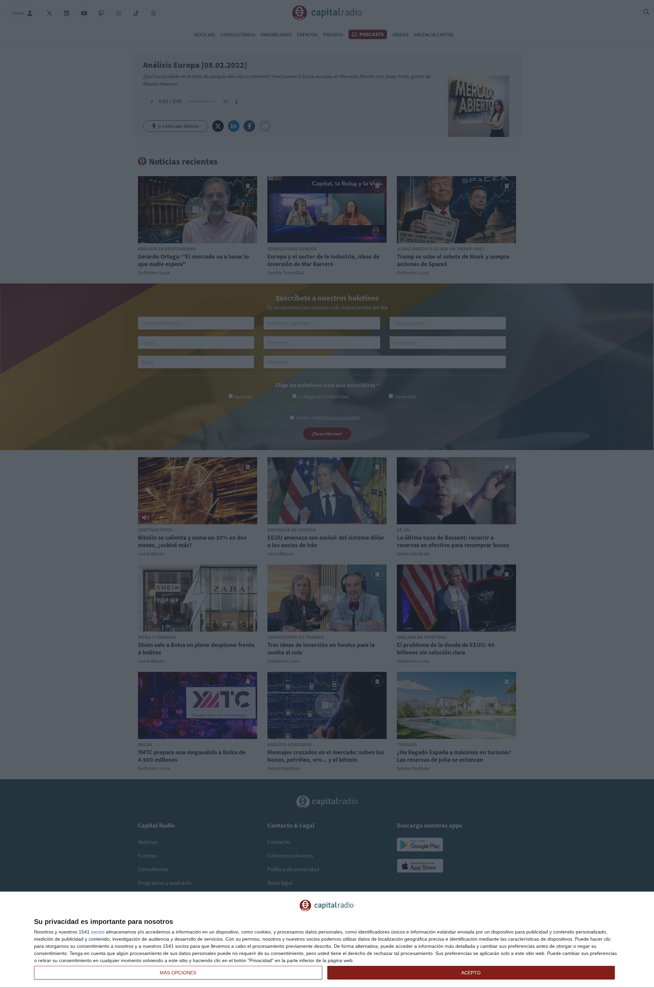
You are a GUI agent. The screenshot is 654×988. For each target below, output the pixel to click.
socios (98, 931)
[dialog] (327, 940)
